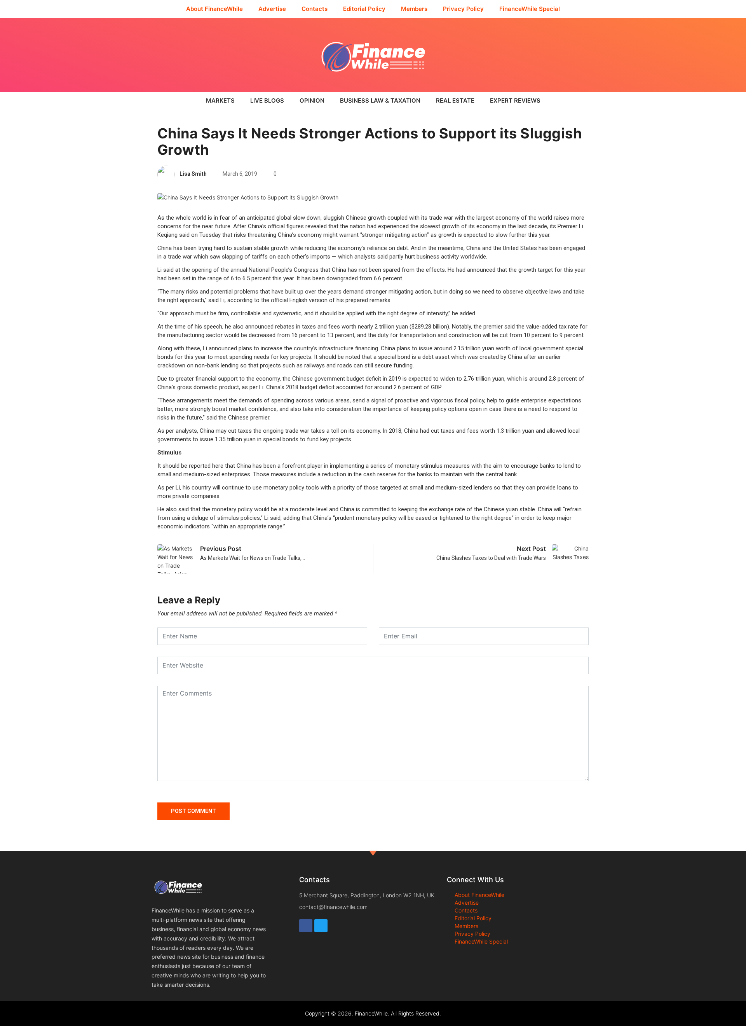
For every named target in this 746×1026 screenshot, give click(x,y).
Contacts (315, 8)
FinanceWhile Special (529, 8)
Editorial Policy (364, 8)
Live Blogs (267, 100)
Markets (220, 100)
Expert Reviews (515, 100)
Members (414, 8)
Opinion (312, 100)
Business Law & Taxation (380, 100)
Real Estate (455, 100)
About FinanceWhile (214, 8)
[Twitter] (321, 925)
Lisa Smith (193, 174)
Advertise (272, 8)
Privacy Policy (463, 8)
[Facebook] (305, 925)
